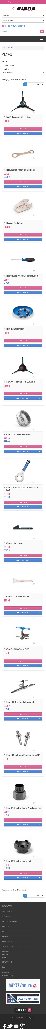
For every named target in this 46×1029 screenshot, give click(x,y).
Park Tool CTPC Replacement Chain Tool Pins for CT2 (22, 755)
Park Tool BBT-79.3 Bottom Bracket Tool (17, 435)
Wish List (5, 973)
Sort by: (5, 61)
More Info (23, 129)
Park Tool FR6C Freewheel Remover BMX (17, 861)
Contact (5, 954)
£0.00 (7, 26)
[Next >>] (39, 84)
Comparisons (7, 911)
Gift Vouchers (7, 916)
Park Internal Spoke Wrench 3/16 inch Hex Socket (21, 276)
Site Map (5, 952)
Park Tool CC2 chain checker (13, 543)
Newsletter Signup (8, 975)
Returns (5, 936)
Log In (10, 2)
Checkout (21, 26)
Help (4, 957)
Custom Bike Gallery (9, 921)
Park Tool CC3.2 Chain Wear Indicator (16, 596)
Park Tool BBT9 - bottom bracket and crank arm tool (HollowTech (21, 489)
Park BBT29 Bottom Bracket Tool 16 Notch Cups (20, 170)
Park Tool (12, 48)
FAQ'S (4, 931)
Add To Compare (22, 133)
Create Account (7, 970)
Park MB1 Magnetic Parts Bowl (14, 329)
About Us (5, 926)
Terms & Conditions (9, 946)
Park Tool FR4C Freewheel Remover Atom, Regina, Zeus (22, 808)
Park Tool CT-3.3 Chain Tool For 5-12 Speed (18, 649)
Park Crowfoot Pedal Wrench (13, 223)
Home (6, 48)
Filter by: (5, 69)
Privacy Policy (7, 941)
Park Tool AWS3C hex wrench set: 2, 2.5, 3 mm (19, 382)
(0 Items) (13, 26)
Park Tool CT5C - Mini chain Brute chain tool (19, 702)
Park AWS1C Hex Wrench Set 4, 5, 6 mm (17, 117)
